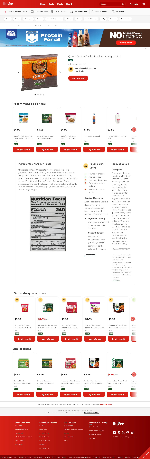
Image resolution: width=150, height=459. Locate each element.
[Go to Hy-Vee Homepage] (8, 4)
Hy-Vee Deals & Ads (95, 427)
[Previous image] (18, 72)
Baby (103, 19)
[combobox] (112, 4)
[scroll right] (134, 129)
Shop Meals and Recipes (96, 430)
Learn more (90, 255)
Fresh (8, 19)
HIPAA (64, 457)
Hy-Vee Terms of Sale (91, 413)
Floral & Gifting (44, 433)
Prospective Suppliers (108, 457)
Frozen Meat (23, 26)
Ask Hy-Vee (18, 425)
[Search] (123, 4)
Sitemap (2, 457)
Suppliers (120, 457)
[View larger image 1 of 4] (39, 72)
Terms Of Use (56, 457)
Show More (116, 280)
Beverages (28, 19)
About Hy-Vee (68, 425)
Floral (78, 19)
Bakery (69, 19)
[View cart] (143, 4)
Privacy (9, 457)
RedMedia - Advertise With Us (73, 429)
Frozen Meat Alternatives (39, 26)
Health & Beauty (91, 19)
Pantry (17, 19)
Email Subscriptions (21, 429)
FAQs (66, 440)
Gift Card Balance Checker (23, 437)
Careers (66, 433)
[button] (79, 71)
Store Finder (19, 444)
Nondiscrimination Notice (133, 457)
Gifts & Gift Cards (44, 440)
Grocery (41, 425)
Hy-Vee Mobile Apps (95, 434)
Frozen (39, 19)
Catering (42, 444)
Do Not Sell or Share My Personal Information (28, 457)
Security (47, 457)
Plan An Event (44, 448)
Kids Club (92, 438)
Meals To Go (43, 429)
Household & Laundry (54, 19)
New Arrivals (125, 19)
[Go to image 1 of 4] (35, 95)
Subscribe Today (105, 404)
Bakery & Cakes (44, 437)
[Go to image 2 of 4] (38, 95)
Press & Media (19, 440)
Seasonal (113, 19)
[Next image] (60, 72)
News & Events (68, 437)
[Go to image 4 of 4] (43, 95)
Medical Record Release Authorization (79, 457)
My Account (19, 433)
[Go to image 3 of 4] (40, 95)
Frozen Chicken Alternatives (59, 26)
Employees (96, 457)
